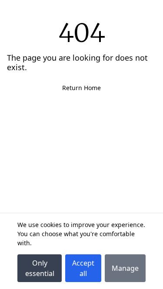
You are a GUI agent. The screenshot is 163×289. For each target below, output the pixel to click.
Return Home (81, 88)
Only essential (39, 268)
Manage (125, 268)
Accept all (83, 268)
